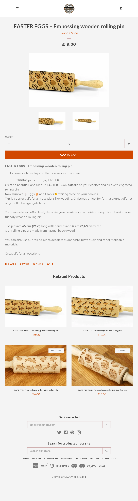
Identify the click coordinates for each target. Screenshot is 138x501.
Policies (94, 458)
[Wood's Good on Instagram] (79, 433)
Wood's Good (69, 33)
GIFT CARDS (81, 458)
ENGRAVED (66, 458)
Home (26, 458)
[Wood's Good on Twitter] (59, 433)
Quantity (9, 137)
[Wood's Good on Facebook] (66, 433)
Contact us (109, 458)
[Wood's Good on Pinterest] (72, 433)
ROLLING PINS (51, 458)
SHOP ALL (36, 458)
